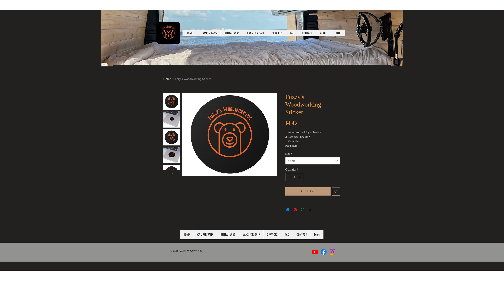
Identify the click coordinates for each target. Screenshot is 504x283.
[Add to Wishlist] (336, 191)
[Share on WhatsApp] (302, 209)
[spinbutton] (294, 177)
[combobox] (312, 161)
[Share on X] (310, 209)
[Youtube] (315, 252)
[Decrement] (288, 177)
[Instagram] (332, 252)
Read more (291, 145)
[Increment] (300, 177)
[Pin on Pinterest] (295, 209)
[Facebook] (324, 252)
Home (167, 79)
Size (288, 153)
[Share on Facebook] (287, 209)
